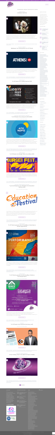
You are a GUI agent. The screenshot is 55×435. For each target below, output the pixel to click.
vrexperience (30, 405)
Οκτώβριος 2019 (42, 126)
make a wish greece (42, 62)
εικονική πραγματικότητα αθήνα (23, 113)
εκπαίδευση (41, 86)
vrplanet (26, 50)
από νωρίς (18, 149)
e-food (26, 181)
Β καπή (46, 75)
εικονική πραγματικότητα (22, 115)
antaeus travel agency (43, 54)
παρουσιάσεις (42, 116)
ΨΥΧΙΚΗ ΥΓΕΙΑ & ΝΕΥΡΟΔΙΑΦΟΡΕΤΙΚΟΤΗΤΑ (27, 432)
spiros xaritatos (23, 350)
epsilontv (16, 350)
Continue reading (22, 41)
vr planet (41, 71)
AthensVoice (29, 393)
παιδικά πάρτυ (42, 115)
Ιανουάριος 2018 (42, 144)
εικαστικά (41, 107)
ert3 (31, 397)
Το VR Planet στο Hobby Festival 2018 (22, 81)
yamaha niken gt (42, 74)
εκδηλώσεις (27, 184)
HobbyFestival (18, 112)
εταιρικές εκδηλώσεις (22, 11)
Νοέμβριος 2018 (42, 135)
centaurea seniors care (43, 58)
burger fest (18, 181)
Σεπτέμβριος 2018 (42, 138)
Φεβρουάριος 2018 (42, 143)
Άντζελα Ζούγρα (42, 75)
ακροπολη (46, 79)
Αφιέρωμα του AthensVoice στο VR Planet (22, 48)
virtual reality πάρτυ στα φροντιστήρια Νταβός (22, 354)
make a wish (44, 61)
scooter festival (30, 401)
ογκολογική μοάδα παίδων (43, 91)
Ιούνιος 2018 (42, 141)
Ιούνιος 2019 (42, 127)
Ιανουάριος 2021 (42, 124)
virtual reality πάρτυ (33, 380)
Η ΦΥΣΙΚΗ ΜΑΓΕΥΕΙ (22, 12)
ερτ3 (34, 422)
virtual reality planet (25, 112)
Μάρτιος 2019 (42, 132)
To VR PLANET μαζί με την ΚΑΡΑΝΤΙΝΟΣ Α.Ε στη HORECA (45, 30)
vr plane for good (42, 70)
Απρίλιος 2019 (42, 130)
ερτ (32, 422)
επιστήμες (29, 422)
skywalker (22, 112)
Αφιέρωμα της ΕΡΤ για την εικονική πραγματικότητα (45, 34)
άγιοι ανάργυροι (42, 79)
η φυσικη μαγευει (30, 423)
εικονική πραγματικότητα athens (15, 113)
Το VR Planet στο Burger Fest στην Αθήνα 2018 (22, 154)
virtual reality (16, 115)
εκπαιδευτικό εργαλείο (43, 87)
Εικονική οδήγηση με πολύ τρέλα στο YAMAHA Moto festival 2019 (45, 38)
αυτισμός (41, 104)
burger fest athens (22, 181)
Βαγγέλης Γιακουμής (22, 149)
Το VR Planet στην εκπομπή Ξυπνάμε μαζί (22, 324)
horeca (41, 61)
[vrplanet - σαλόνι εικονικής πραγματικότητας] (12, 4)
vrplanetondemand (30, 409)
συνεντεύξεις (27, 115)
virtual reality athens (42, 66)
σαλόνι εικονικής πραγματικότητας (27, 150)
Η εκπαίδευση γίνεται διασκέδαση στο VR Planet (45, 43)
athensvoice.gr (34, 393)
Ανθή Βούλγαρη (15, 149)
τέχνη (33, 427)
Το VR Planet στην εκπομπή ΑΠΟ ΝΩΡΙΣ (22, 116)
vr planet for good (45, 71)
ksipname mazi (19, 350)
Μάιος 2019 (41, 129)
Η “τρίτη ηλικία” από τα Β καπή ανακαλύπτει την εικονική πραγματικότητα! (45, 48)
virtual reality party (23, 380)
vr (6, 220)
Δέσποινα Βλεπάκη (27, 149)
